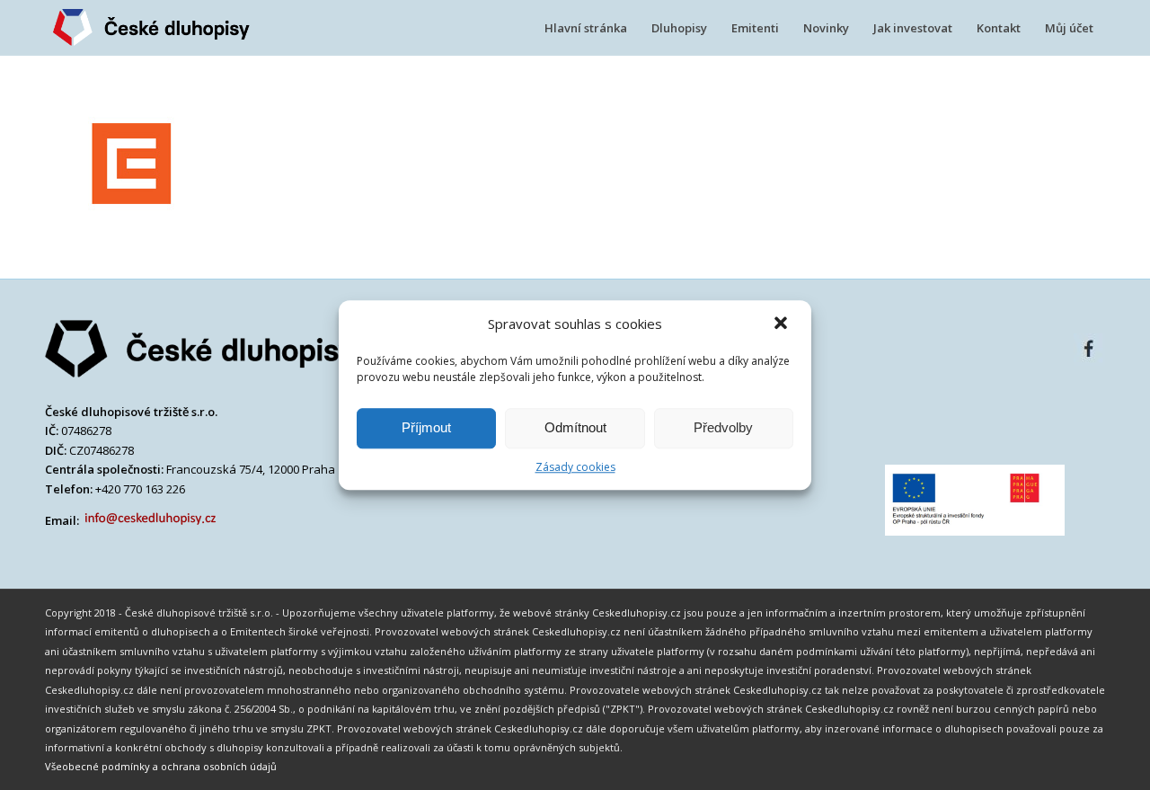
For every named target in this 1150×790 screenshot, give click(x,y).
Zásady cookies (575, 467)
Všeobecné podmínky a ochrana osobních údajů (161, 766)
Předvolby (723, 427)
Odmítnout (575, 427)
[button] (782, 324)
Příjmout (426, 427)
